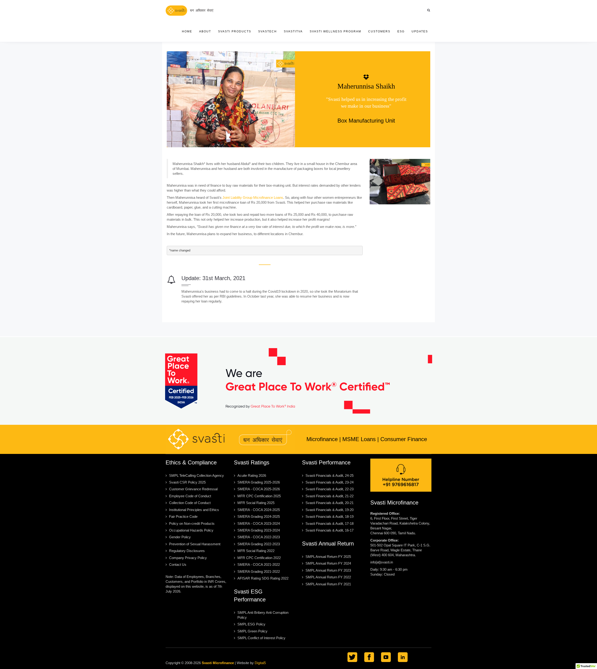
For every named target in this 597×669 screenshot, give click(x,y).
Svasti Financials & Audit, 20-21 (329, 503)
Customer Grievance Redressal (193, 489)
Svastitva (293, 31)
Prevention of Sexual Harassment (194, 544)
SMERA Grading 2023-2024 (258, 530)
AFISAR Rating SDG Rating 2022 (262, 578)
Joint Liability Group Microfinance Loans (252, 197)
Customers (379, 31)
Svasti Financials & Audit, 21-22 (329, 496)
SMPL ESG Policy (251, 624)
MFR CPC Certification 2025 (259, 496)
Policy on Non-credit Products (192, 523)
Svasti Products (234, 31)
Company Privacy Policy (188, 558)
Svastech (267, 31)
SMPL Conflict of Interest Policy (261, 638)
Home (187, 31)
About (205, 31)
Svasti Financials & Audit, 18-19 (329, 516)
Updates (420, 31)
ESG (401, 31)
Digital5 (260, 663)
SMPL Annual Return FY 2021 (328, 584)
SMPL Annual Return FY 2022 (328, 577)
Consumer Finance (403, 439)
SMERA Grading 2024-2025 (258, 516)
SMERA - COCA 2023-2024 (258, 523)
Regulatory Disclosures (187, 551)
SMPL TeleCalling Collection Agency (196, 475)
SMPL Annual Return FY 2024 (328, 563)
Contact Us (177, 564)
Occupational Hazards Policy (191, 530)
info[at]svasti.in (381, 562)
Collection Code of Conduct (190, 503)
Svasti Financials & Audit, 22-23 (329, 489)
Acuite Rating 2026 (251, 475)
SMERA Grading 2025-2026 (258, 482)
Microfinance (322, 439)
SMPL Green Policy (252, 631)
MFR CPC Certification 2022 (259, 558)
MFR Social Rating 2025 (255, 503)
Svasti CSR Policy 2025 (187, 482)
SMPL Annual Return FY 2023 (328, 570)
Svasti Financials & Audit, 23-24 (329, 482)
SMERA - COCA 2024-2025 (258, 510)
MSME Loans (359, 439)
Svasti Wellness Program (335, 31)
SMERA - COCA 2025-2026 (258, 489)
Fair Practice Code (183, 516)
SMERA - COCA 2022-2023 (258, 537)
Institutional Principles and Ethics (194, 510)
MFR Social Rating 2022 (255, 551)
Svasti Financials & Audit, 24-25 (329, 475)
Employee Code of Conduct (190, 496)
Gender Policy (180, 537)
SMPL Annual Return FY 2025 (328, 557)
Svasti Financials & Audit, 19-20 (329, 510)
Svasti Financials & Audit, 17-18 (329, 523)
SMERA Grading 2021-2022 (258, 571)
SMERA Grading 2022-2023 (258, 544)
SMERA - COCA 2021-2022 (258, 564)
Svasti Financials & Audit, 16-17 (329, 530)
